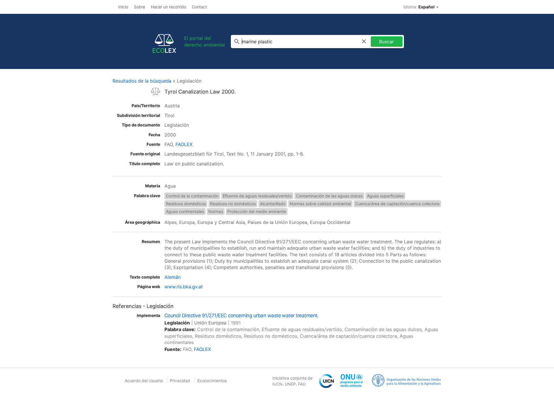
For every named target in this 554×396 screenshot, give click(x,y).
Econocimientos (212, 380)
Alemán (172, 277)
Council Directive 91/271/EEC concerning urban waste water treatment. (241, 315)
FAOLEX (183, 144)
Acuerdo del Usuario (144, 380)
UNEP (290, 384)
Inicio (123, 6)
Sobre (139, 6)
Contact (199, 6)
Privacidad (180, 380)
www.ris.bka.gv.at (183, 286)
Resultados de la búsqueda (142, 81)
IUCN (277, 384)
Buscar (386, 41)
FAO (302, 384)
